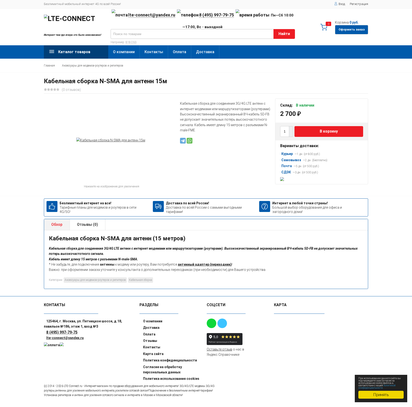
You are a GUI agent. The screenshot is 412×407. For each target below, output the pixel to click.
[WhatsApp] (189, 141)
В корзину (329, 131)
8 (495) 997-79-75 (216, 14)
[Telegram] (183, 141)
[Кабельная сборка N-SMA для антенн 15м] (111, 140)
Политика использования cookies (171, 379)
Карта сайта (153, 354)
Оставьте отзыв (219, 349)
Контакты (153, 52)
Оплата (179, 52)
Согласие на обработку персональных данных (162, 369)
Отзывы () (87, 224)
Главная (49, 65)
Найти (284, 33)
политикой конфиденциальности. (377, 386)
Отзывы (150, 341)
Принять (381, 394)
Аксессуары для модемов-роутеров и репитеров (92, 65)
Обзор (56, 224)
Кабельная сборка (140, 280)
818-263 (131, 42)
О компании (124, 52)
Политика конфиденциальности (170, 360)
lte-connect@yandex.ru (151, 14)
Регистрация (359, 4)
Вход (342, 4)
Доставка (205, 52)
